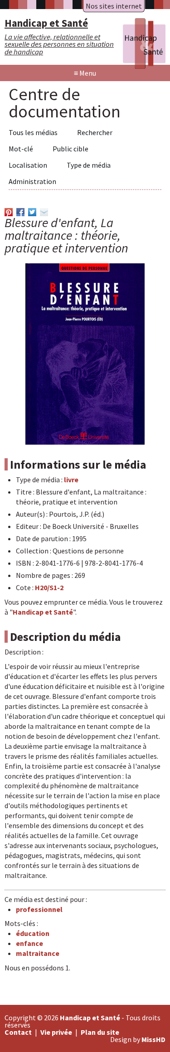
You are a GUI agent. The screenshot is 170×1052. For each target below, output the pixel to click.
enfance (29, 943)
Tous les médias (33, 132)
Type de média (89, 165)
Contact (18, 1032)
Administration (32, 181)
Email (44, 212)
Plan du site (100, 1032)
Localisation (28, 165)
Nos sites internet (114, 6)
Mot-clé (21, 148)
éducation (32, 933)
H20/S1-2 (49, 587)
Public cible (70, 148)
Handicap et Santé (43, 611)
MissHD (153, 1039)
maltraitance (37, 953)
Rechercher (94, 132)
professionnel (39, 909)
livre (71, 479)
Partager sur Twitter (32, 212)
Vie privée (56, 1032)
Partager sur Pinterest (9, 212)
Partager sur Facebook (20, 212)
